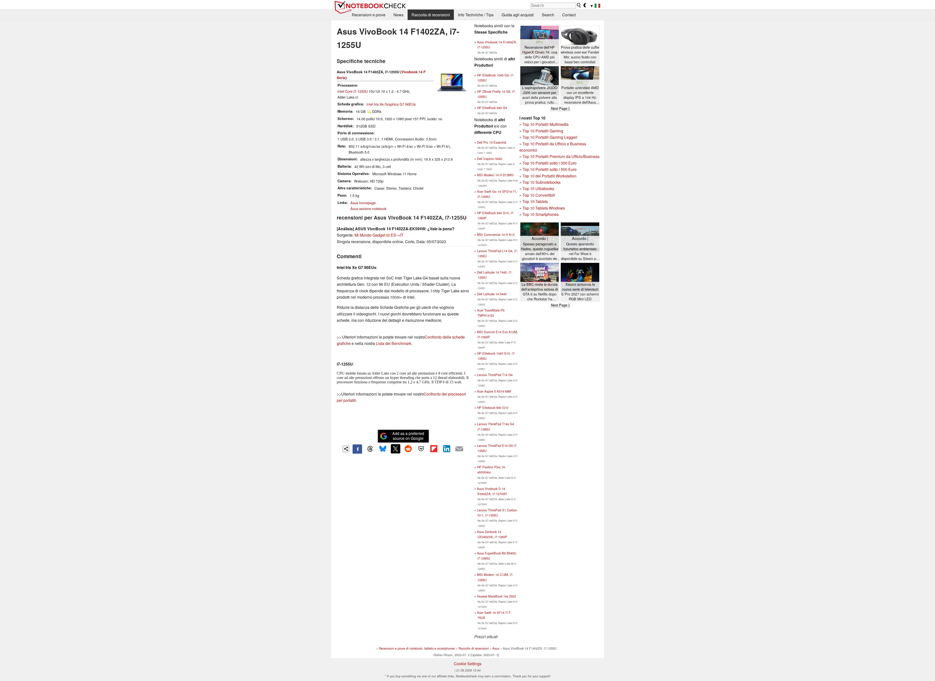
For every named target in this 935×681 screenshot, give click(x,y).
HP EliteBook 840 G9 (492, 107)
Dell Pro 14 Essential (491, 142)
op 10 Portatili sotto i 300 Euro (551, 163)
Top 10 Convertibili (539, 195)
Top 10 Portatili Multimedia (546, 124)
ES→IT (397, 235)
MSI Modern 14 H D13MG (495, 175)
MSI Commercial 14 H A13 (495, 234)
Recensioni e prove (368, 15)
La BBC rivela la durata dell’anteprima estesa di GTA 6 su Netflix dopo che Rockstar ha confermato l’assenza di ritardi (539, 292)
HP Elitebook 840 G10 (492, 407)
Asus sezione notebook (368, 208)
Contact (569, 15)
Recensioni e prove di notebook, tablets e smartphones (417, 648)
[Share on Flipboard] (433, 448)
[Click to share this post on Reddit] (408, 448)
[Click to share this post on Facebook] (357, 449)
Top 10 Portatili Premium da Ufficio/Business (561, 156)
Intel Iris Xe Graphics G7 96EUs (391, 104)
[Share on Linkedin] (446, 448)
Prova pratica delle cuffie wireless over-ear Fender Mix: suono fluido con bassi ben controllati (580, 54)
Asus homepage (363, 202)
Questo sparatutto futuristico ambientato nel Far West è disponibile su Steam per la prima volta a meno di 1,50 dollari (580, 251)
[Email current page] (459, 449)
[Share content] (346, 449)
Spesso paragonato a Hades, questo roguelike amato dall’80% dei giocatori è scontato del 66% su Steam (539, 251)
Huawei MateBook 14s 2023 (496, 596)
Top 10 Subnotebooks (542, 182)
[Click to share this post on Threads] (370, 449)
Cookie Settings (467, 663)
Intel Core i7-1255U (352, 91)
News (398, 15)
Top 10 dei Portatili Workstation (549, 176)
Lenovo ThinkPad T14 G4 (495, 374)
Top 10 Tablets (535, 201)
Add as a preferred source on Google (408, 436)
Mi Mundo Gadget (370, 235)
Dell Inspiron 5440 (489, 158)
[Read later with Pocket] (421, 448)
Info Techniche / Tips (476, 15)
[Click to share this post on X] (395, 448)
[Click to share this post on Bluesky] (382, 449)
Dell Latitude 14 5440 (492, 294)
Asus (495, 648)
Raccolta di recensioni (430, 15)
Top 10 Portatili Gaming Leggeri (550, 137)
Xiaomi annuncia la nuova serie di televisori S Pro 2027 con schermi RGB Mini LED (580, 291)
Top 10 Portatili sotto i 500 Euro (550, 169)
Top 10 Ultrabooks (538, 188)
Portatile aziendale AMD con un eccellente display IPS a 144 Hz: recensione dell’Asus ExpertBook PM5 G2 (580, 95)
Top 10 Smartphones (541, 214)
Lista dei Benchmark (393, 343)
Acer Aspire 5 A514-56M (494, 391)
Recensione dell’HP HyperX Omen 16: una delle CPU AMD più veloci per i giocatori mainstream (539, 54)
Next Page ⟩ (560, 108)
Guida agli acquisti (518, 15)
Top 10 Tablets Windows (544, 208)
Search (548, 15)
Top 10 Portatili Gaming (543, 131)
